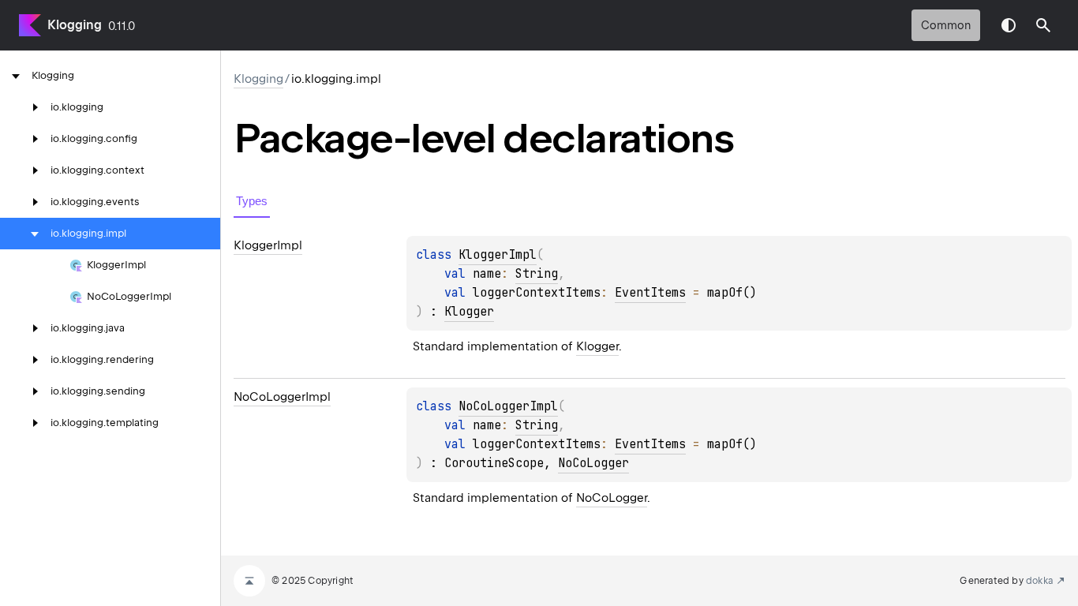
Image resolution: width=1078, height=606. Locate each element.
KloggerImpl (498, 255)
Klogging (74, 24)
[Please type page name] (1043, 25)
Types (252, 201)
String (536, 274)
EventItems (650, 293)
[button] (1043, 25)
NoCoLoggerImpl (508, 406)
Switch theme (1008, 25)
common (946, 25)
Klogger (469, 312)
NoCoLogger (593, 463)
